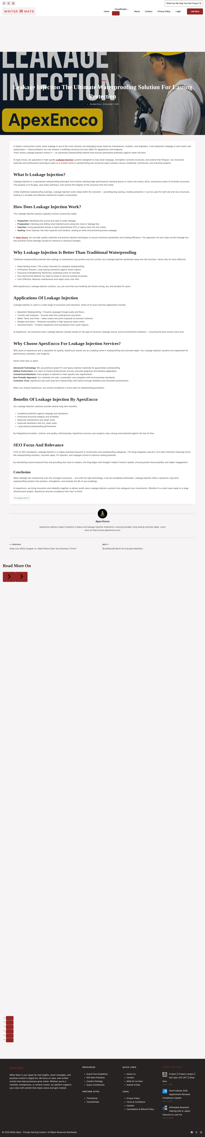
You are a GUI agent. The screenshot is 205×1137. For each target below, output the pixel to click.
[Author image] (87, 104)
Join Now (195, 11)
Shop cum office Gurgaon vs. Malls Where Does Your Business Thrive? (43, 546)
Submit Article (133, 1085)
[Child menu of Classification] (116, 13)
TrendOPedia (92, 1102)
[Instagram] (13, 3)
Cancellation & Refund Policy (140, 1109)
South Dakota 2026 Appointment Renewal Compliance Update (176, 1094)
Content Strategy (94, 1081)
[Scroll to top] (198, 1129)
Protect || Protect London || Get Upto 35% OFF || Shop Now (179, 1077)
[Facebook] (4, 3)
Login (178, 11)
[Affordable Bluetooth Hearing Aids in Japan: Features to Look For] (165, 1108)
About (137, 11)
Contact (148, 11)
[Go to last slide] (9, 577)
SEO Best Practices (95, 1077)
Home (106, 11)
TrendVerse (92, 1098)
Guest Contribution (95, 1085)
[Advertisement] (102, 34)
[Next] (21, 577)
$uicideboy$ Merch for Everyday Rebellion (122, 546)
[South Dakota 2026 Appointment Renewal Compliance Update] (165, 1091)
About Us (131, 1074)
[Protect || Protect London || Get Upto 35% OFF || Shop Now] (165, 1074)
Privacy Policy (164, 11)
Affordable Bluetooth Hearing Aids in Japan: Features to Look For (177, 1111)
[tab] (10, 1018)
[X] (9, 3)
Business (102, 81)
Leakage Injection (21, 498)
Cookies (130, 1105)
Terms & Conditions (136, 1102)
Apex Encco (97, 104)
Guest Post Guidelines (97, 1074)
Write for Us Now (135, 1081)
